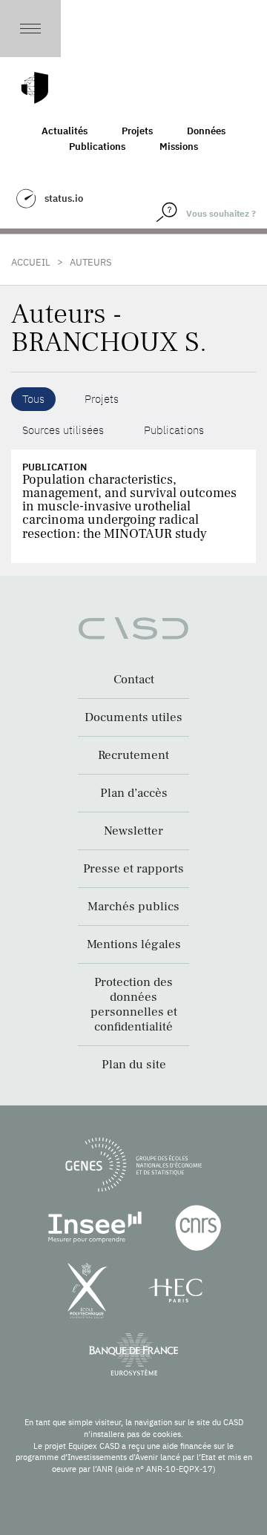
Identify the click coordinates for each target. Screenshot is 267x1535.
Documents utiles (133, 717)
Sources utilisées (63, 430)
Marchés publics (133, 906)
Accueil (30, 262)
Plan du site (134, 1064)
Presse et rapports (133, 869)
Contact (133, 679)
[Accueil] (35, 87)
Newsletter (133, 831)
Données (206, 131)
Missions (178, 146)
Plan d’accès (134, 793)
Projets (137, 131)
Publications (97, 146)
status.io (63, 198)
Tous (33, 399)
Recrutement (133, 755)
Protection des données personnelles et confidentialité (133, 1004)
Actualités (65, 131)
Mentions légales (134, 944)
